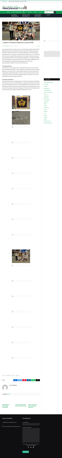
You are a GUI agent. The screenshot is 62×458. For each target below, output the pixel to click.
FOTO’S (35, 12)
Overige (45, 109)
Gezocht (45, 94)
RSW (13, 375)
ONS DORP (24, 12)
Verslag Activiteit (47, 121)
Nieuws (8, 12)
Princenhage (8, 375)
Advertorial (46, 84)
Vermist (45, 119)
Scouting (17, 375)
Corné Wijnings (13, 385)
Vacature (45, 117)
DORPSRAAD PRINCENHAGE (14, 15)
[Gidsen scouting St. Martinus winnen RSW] (21, 31)
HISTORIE (30, 12)
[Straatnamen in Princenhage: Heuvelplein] (8, 400)
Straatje (45, 115)
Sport (45, 113)
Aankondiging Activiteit (48, 82)
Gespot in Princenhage (48, 92)
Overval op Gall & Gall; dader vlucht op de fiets (17, 1)
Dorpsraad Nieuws (47, 90)
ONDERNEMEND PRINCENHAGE (37, 15)
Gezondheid (46, 96)
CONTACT (41, 12)
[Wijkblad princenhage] (14, 7)
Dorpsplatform (47, 88)
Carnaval (45, 86)
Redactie (45, 111)
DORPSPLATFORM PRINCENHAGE (26, 15)
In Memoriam (46, 97)
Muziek (45, 103)
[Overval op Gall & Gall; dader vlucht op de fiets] (21, 400)
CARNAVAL (48, 14)
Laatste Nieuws (47, 99)
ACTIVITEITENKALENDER (16, 12)
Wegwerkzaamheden (48, 122)
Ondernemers (46, 107)
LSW (3, 375)
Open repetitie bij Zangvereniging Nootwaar (32, 406)
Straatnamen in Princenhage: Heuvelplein (5, 406)
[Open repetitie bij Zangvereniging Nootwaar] (34, 400)
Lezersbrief (46, 101)
